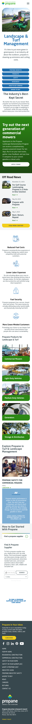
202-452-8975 (11, 714)
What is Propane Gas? (10, 667)
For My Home (7, 652)
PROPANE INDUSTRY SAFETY (12, 673)
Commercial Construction (12, 658)
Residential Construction (12, 655)
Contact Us (6, 688)
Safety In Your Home (10, 661)
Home (4, 649)
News (4, 679)
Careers (5, 682)
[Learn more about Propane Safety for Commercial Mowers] (16, 467)
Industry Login (8, 670)
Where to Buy (7, 676)
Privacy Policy (6, 719)
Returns (5, 685)
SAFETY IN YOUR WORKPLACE (12, 664)
